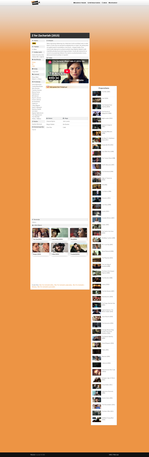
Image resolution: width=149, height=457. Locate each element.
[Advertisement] (73, 19)
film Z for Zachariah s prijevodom (63, 285)
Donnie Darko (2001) (107, 398)
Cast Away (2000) (106, 204)
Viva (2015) (74, 239)
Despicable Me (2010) (107, 145)
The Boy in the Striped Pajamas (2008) (108, 272)
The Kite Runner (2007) (108, 291)
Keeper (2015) (37, 254)
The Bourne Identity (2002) (107, 337)
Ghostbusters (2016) (107, 296)
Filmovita (32, 455)
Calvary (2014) (105, 284)
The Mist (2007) (106, 91)
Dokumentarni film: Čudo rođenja (108, 370)
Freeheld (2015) (75, 254)
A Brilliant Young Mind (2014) (107, 418)
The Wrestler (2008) (107, 278)
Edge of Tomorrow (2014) (107, 179)
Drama (34, 62)
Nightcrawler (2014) (107, 118)
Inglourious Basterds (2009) (107, 392)
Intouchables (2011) (107, 385)
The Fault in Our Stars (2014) (108, 232)
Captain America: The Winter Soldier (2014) (107, 310)
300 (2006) (104, 185)
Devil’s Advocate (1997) (108, 165)
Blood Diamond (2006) (108, 251)
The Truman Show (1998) (108, 158)
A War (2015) (55, 254)
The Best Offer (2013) (107, 411)
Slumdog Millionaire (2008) (107, 132)
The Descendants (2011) (108, 404)
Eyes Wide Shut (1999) (108, 151)
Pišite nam (116, 455)
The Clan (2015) (37, 239)
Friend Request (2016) (108, 343)
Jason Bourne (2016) (107, 316)
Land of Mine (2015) (57, 239)
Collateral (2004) (106, 363)
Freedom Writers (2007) (108, 218)
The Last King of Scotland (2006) (106, 265)
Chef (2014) (105, 98)
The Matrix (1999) (106, 191)
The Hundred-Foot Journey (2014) (107, 105)
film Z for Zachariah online (46, 285)
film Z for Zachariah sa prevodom (46, 287)
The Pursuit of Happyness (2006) (106, 112)
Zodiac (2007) (105, 224)
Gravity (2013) (105, 211)
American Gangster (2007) (107, 125)
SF (32, 64)
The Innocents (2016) (107, 323)
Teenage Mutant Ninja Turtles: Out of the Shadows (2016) (108, 331)
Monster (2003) (106, 356)
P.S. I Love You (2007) (107, 244)
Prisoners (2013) (106, 198)
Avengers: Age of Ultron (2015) (108, 379)
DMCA (110, 455)
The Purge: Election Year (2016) (108, 304)
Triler (33, 66)
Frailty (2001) (105, 350)
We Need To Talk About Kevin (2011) (108, 139)
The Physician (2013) (107, 258)
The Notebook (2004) (107, 171)
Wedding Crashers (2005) (108, 238)
